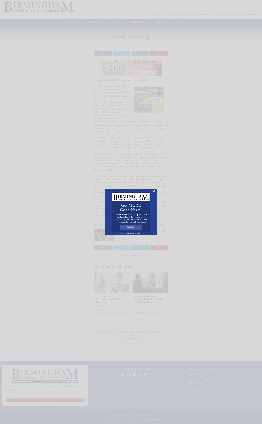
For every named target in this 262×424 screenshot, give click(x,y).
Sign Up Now (131, 227)
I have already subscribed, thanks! (131, 233)
